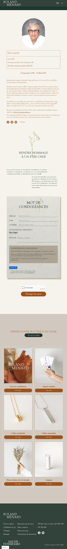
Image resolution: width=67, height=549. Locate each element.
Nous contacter (22, 527)
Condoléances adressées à (20, 230)
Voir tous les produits (34, 335)
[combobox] (5, 547)
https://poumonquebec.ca (21, 112)
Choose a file (13, 267)
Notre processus (22, 531)
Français (4, 547)
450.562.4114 (42, 527)
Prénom (12, 216)
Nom (11, 220)
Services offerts (8, 524)
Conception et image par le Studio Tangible (54, 544)
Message (12, 238)
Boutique (6, 534)
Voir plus (18, 390)
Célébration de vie (9, 527)
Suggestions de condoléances (24, 248)
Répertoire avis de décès (25, 524)
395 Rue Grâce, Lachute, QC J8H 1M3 (51, 524)
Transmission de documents (26, 534)
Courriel (13, 225)
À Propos (6, 531)
